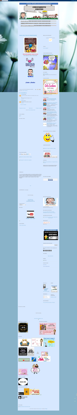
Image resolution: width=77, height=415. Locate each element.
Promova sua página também (46, 266)
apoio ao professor (25, 90)
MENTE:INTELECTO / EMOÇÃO (31, 23)
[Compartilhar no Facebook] (39, 89)
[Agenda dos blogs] (37, 346)
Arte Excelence (44, 264)
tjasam (40, 408)
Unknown (22, 100)
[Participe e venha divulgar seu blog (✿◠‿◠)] (44, 361)
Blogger (46, 408)
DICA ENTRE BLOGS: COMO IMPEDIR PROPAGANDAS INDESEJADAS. (52, 103)
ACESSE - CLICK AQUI (30, 218)
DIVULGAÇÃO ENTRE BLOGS (27, 25)
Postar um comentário (23, 104)
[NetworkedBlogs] (50, 178)
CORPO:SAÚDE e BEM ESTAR (44, 23)
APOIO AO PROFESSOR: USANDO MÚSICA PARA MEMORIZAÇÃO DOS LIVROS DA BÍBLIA (52, 113)
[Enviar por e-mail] (36, 89)
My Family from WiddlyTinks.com (38, 318)
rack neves (22, 94)
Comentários (46, 297)
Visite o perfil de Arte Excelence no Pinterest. (49, 302)
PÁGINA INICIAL (24, 21)
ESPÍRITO (23, 23)
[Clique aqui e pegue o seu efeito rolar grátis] (76, 394)
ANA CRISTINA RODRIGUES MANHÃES (46, 289)
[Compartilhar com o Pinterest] (40, 89)
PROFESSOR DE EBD (46, 21)
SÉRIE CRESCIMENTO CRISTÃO (35, 21)
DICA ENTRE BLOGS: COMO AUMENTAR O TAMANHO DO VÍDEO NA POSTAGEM (52, 118)
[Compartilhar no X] (38, 89)
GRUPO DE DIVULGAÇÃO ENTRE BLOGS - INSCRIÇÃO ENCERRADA (51, 99)
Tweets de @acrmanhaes (22, 225)
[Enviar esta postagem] (35, 89)
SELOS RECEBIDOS (38, 25)
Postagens (45, 296)
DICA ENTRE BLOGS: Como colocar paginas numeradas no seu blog (51, 123)
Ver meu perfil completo (46, 291)
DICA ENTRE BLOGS (46, 25)
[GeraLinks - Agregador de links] (34, 361)
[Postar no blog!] (37, 89)
